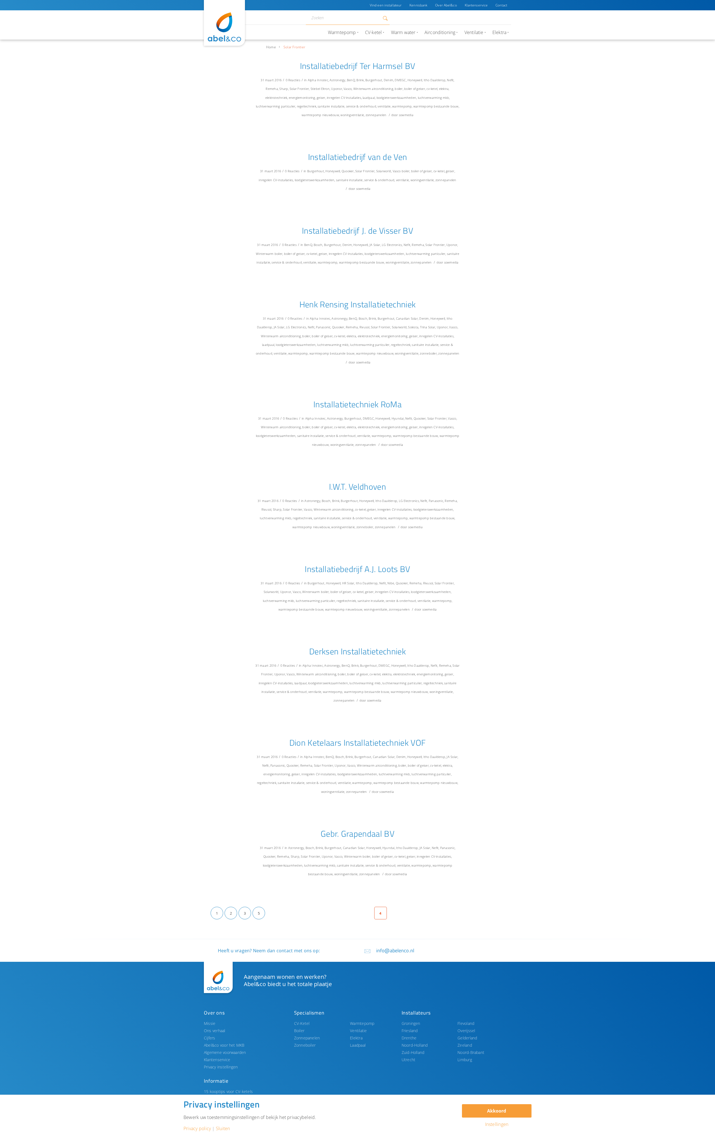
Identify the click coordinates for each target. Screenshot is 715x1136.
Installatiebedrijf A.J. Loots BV (357, 569)
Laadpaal (358, 1045)
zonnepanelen (376, 115)
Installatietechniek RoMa (357, 404)
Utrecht (409, 1059)
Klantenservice (476, 5)
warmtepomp (402, 106)
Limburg (464, 1059)
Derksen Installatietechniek (357, 651)
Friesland (410, 1030)
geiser (321, 97)
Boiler (299, 1030)
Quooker (348, 171)
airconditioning (382, 89)
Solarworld (383, 171)
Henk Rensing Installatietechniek (357, 304)
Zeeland (464, 1045)
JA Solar (375, 245)
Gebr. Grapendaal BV (357, 833)
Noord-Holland (415, 1045)
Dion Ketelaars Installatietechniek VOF (357, 742)
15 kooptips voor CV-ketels (228, 1091)
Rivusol (364, 327)
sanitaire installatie (331, 106)
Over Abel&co (446, 5)
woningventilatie (352, 115)
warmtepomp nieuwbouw (320, 115)
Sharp (283, 89)
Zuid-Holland (413, 1052)
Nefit (450, 80)
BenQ (351, 80)
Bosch (318, 245)
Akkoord (496, 1111)
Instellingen (497, 1124)
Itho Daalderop (434, 80)
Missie (209, 1023)
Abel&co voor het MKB (224, 1045)
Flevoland (465, 1023)
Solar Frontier (299, 89)
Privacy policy (197, 1128)
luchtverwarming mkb (433, 97)
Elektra (356, 1038)
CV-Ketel (302, 1023)
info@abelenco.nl (395, 950)
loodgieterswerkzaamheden (396, 97)
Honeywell (414, 80)
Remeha (272, 89)
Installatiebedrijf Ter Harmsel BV (357, 65)
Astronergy (337, 80)
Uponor (336, 89)
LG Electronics (392, 245)
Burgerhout (373, 80)
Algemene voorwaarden (225, 1052)
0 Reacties (293, 80)
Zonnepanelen (307, 1038)
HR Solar (348, 583)
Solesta (413, 327)
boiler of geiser (414, 89)
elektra (444, 89)
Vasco (348, 89)
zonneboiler (428, 353)
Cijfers (209, 1038)
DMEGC (400, 80)
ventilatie (384, 106)
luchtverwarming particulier (275, 106)
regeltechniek (306, 106)
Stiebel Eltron (320, 89)
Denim (388, 80)
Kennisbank (418, 5)
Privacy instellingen (221, 1067)
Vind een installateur (386, 5)
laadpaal (369, 97)
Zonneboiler (305, 1045)
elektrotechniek (276, 97)
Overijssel (466, 1030)
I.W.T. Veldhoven (357, 486)
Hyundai (398, 418)
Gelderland (467, 1038)
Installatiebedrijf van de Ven (357, 156)
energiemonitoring (302, 97)
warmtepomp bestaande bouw (436, 106)
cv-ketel (431, 89)
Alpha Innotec (318, 80)
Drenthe (409, 1038)
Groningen (411, 1023)
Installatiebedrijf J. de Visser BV (357, 230)
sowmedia (406, 115)
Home (271, 47)
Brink (360, 80)
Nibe (390, 583)
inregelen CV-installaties (344, 97)
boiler (398, 89)
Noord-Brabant (470, 1052)
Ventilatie (358, 1030)
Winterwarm (362, 89)
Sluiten (223, 1128)
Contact (501, 5)
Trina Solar (427, 327)
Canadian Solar (407, 318)
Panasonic (323, 327)
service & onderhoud (361, 106)
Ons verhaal (214, 1030)
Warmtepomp (362, 1023)
